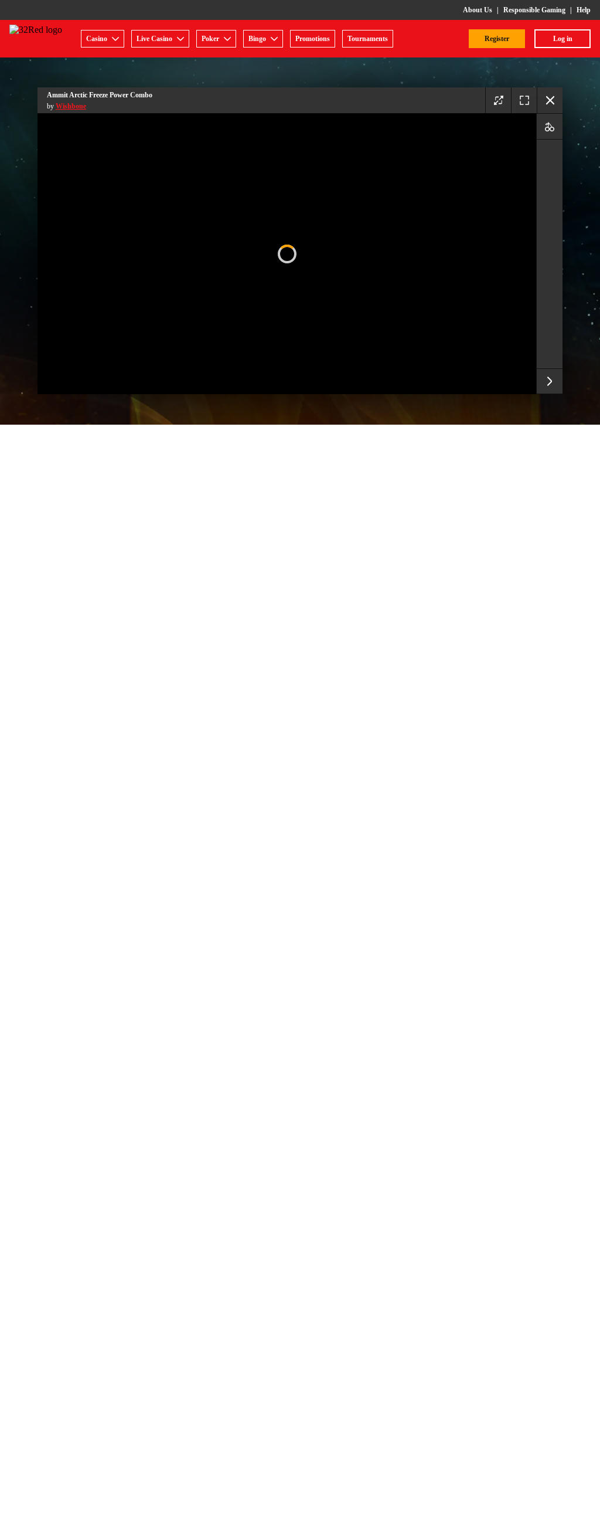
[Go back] (549, 100)
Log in (562, 39)
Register (497, 39)
